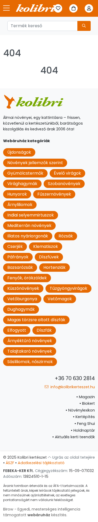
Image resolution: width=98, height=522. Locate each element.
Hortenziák (54, 267)
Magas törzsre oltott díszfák (36, 320)
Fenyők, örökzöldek (27, 278)
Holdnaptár (83, 430)
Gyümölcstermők (25, 173)
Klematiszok (45, 246)
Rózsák (66, 236)
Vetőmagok (60, 299)
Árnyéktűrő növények (29, 341)
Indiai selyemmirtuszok (30, 215)
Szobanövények (64, 184)
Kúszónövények (23, 288)
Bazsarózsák (20, 267)
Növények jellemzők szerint (35, 163)
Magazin (85, 396)
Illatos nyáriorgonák (27, 236)
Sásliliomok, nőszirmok (30, 362)
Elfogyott (16, 330)
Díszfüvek (49, 257)
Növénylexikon (80, 410)
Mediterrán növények (29, 226)
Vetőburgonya (22, 299)
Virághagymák (22, 184)
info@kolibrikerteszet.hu (72, 387)
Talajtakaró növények (29, 351)
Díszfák (44, 330)
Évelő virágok (67, 173)
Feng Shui (84, 423)
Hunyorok (17, 194)
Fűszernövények (54, 194)
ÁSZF (10, 462)
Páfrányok (17, 257)
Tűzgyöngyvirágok (68, 288)
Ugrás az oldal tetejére (73, 457)
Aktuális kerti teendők (73, 437)
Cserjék (15, 246)
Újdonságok (19, 152)
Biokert (87, 403)
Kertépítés (84, 416)
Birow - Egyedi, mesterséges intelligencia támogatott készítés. (41, 512)
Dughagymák (21, 309)
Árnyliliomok (19, 205)
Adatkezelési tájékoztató (41, 462)
